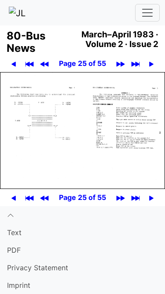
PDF (14, 250)
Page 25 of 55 (82, 63)
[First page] (30, 63)
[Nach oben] (82, 215)
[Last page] (136, 63)
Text (14, 232)
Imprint (18, 285)
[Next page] (151, 63)
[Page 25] (82, 129)
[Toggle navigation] (147, 13)
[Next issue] (121, 63)
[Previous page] (14, 63)
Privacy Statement (37, 267)
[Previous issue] (44, 63)
